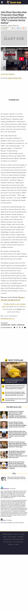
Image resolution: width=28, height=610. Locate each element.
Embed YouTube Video (15, 78)
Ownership (10, 544)
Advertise (22, 534)
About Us (16, 534)
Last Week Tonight (20, 324)
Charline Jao (4, 25)
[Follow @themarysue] (14, 328)
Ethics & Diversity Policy (17, 539)
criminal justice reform (5, 324)
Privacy (5, 536)
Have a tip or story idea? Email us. (16, 477)
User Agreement (7, 539)
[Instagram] (20, 328)
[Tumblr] (22, 328)
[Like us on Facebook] (17, 328)
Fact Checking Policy (18, 541)
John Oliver (13, 324)
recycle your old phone (7, 74)
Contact (16, 544)
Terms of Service (12, 536)
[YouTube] (25, 328)
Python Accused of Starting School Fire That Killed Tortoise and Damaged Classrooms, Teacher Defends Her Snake (14, 380)
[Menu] (2, 2)
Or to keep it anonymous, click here (16, 478)
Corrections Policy (7, 541)
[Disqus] (14, 504)
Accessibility (20, 536)
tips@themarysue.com (7, 318)
